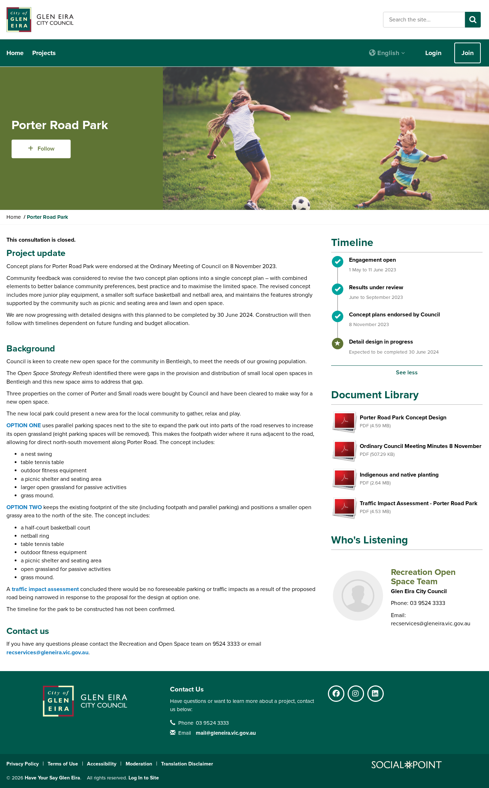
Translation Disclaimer (187, 764)
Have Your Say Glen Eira (52, 778)
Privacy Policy (22, 764)
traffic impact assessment (45, 589)
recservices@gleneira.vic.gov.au (47, 652)
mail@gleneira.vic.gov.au (226, 733)
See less (407, 372)
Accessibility (101, 764)
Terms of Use (63, 764)
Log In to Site (144, 778)
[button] (387, 53)
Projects (44, 53)
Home (15, 53)
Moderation (139, 764)
